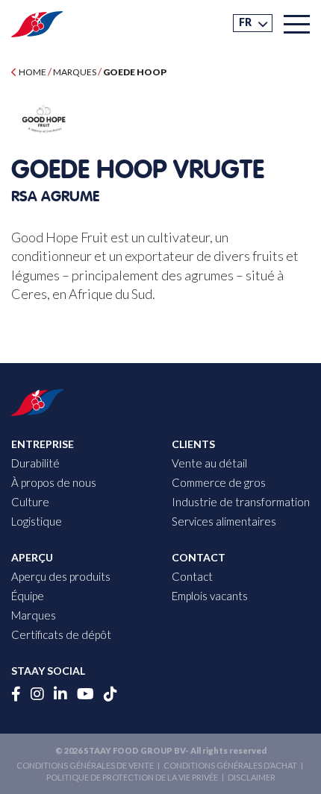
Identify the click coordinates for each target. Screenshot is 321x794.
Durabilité (35, 463)
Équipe (27, 595)
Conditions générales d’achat (230, 765)
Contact (192, 576)
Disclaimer (251, 777)
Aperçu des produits (60, 576)
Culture (30, 501)
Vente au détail (209, 463)
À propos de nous (53, 482)
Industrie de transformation (241, 501)
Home (31, 72)
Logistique (36, 521)
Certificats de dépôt (61, 634)
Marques (74, 72)
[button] (252, 23)
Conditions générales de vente (85, 765)
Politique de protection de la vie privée (132, 777)
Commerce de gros (219, 482)
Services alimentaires (224, 521)
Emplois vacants (210, 595)
